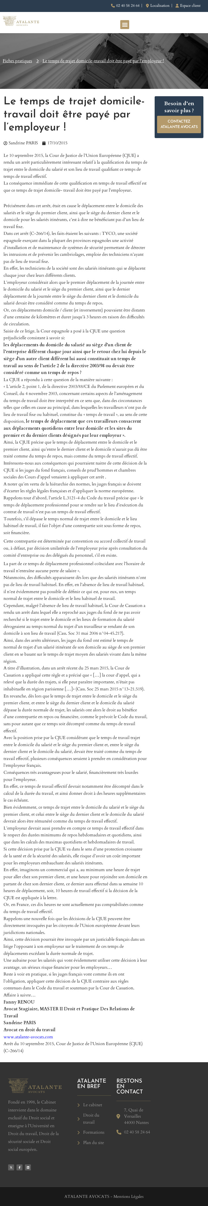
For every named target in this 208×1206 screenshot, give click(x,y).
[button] (124, 24)
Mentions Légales (128, 1196)
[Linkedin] (28, 1167)
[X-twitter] (11, 1167)
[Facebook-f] (19, 1167)
